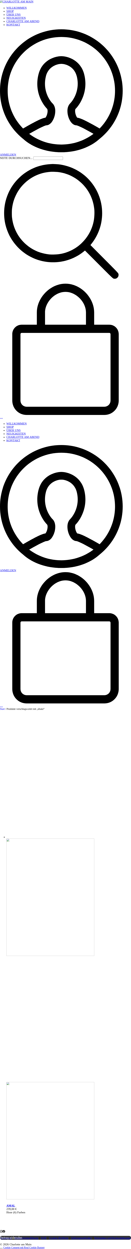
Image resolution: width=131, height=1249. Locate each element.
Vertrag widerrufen (11, 1237)
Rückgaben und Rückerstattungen (112, 1238)
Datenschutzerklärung (26, 1238)
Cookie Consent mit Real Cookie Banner (24, 1247)
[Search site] (61, 282)
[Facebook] (4, 1231)
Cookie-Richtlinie (58, 1238)
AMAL (10, 1205)
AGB (43, 1238)
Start (2, 709)
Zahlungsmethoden (81, 1238)
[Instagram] (1, 1231)
